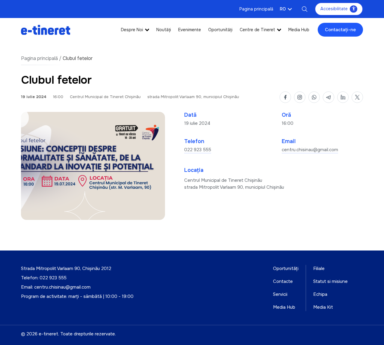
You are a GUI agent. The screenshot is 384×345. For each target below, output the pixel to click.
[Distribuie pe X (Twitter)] (357, 97)
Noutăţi (163, 29)
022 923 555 (197, 150)
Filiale (319, 269)
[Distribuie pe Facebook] (285, 97)
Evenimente (189, 29)
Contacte (283, 281)
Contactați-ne (340, 30)
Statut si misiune (330, 281)
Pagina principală (256, 9)
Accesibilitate (334, 8)
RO (283, 9)
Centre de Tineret (257, 29)
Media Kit (323, 307)
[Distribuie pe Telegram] (328, 97)
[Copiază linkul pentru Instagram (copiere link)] (299, 97)
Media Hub (298, 29)
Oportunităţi (220, 29)
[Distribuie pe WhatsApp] (314, 97)
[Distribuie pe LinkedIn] (343, 97)
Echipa (320, 294)
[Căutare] (304, 9)
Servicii (280, 294)
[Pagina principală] (45, 29)
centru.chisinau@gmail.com (310, 150)
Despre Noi (132, 29)
